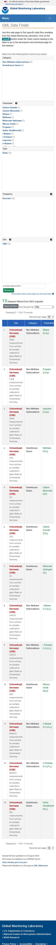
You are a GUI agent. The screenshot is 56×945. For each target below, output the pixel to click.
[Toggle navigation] (50, 18)
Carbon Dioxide (10, 107)
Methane (7, 117)
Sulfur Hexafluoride (12, 130)
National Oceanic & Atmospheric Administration (27, 934)
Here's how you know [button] (14, 4)
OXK (5, 244)
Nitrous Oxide (9, 124)
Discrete (7, 198)
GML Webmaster (41, 865)
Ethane (6, 114)
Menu (5, 18)
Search (9, 290)
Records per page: (38, 317)
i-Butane (7, 134)
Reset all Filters (10, 306)
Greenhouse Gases (12, 65)
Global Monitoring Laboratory (27, 8)
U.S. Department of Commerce (19, 931)
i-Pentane (7, 137)
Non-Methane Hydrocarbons (16, 62)
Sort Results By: (26, 307)
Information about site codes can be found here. (31, 294)
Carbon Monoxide (11, 111)
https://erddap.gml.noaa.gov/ (14, 862)
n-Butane (7, 143)
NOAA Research (11, 937)
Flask (5, 153)
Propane (7, 127)
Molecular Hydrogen (12, 121)
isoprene (7, 140)
